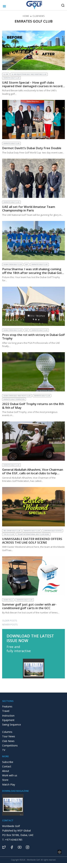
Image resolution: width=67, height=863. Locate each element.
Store (5, 780)
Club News (8, 741)
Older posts (9, 620)
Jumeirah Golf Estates (52, 531)
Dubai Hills (8, 600)
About (5, 771)
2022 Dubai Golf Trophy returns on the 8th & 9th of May (33, 405)
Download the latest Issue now (30, 638)
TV (3, 750)
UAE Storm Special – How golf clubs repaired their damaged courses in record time (32, 86)
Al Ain (5, 74)
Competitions (10, 745)
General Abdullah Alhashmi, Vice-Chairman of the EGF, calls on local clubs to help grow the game (32, 473)
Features (7, 706)
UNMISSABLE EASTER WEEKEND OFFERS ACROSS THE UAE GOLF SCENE (32, 540)
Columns (7, 732)
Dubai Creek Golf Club (12, 264)
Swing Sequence (11, 724)
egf (26, 264)
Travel (5, 711)
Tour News (8, 736)
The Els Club (8, 534)
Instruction (8, 715)
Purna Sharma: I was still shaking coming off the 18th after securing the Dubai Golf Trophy (32, 272)
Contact (6, 766)
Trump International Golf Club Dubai (33, 534)
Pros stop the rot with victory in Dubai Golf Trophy (33, 336)
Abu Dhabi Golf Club (11, 531)
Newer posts (10, 624)
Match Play (8, 784)
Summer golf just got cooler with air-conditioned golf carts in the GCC (29, 606)
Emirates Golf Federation (14, 399)
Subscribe (7, 762)
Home (26, 16)
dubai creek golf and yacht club (17, 396)
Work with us (9, 775)
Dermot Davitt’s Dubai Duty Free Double (31, 148)
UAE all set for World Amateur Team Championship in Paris (28, 208)
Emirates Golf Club (11, 78)
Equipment (8, 720)
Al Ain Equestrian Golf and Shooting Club (29, 74)
